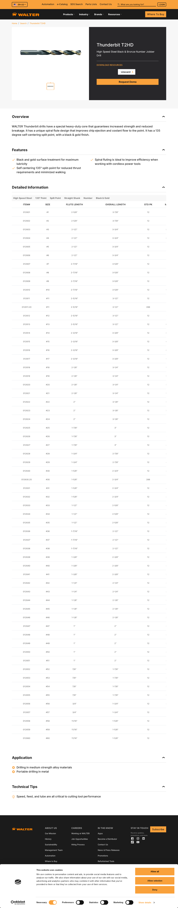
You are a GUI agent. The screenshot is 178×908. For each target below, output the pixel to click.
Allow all (155, 871)
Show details (145, 902)
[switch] (80, 902)
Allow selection (154, 880)
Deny (154, 890)
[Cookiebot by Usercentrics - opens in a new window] (18, 902)
